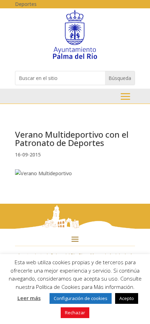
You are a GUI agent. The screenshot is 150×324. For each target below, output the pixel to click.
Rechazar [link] (75, 312)
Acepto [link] (126, 298)
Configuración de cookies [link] (80, 298)
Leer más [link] (29, 297)
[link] (75, 58)
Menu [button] (125, 96)
